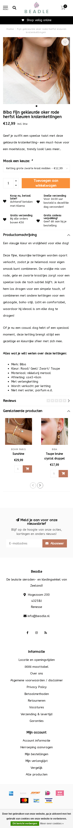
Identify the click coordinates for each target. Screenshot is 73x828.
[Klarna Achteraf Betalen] (60, 793)
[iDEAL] (48, 793)
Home (10, 29)
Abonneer (56, 543)
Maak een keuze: (18, 161)
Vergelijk (36, 768)
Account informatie (36, 740)
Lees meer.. (53, 149)
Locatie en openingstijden (36, 660)
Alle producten (36, 774)
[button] (36, 106)
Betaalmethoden (36, 694)
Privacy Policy (37, 687)
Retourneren (36, 700)
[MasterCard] (24, 801)
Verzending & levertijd (37, 714)
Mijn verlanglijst (36, 761)
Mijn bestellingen (36, 754)
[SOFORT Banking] (35, 793)
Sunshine (18, 454)
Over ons (36, 673)
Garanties (37, 721)
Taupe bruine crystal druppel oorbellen (54, 458)
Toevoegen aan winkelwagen (46, 183)
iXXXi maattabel (36, 667)
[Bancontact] (36, 801)
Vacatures (36, 707)
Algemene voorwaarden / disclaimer (36, 680)
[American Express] (11, 793)
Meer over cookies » (52, 823)
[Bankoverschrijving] (23, 793)
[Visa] (49, 801)
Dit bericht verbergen (25, 823)
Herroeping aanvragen (36, 747)
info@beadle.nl (39, 616)
